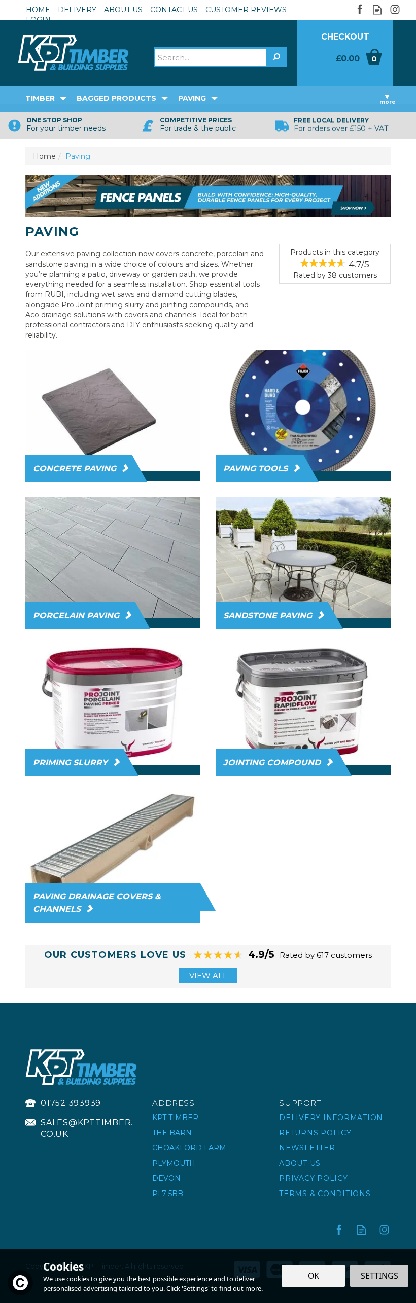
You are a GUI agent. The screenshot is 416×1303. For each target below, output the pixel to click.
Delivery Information (331, 1117)
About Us (300, 1163)
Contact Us (174, 9)
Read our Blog (377, 9)
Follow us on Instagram (395, 9)
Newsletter (307, 1147)
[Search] (276, 57)
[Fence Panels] (208, 195)
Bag (345, 69)
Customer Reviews (246, 9)
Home (38, 9)
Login (38, 19)
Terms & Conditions (325, 1193)
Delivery (77, 9)
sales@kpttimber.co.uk (87, 1128)
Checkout (345, 37)
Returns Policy (315, 1132)
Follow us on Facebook (359, 9)
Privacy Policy (313, 1178)
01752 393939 (71, 1103)
